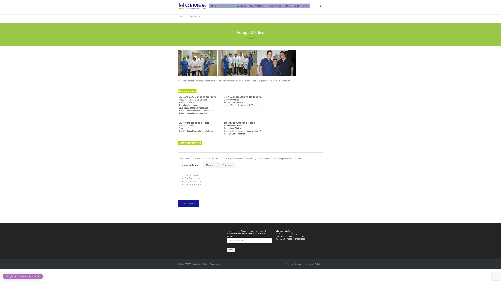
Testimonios (274, 6)
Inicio (213, 6)
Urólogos (210, 165)
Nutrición (227, 165)
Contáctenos (301, 6)
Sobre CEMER (226, 6)
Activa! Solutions (316, 264)
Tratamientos (257, 6)
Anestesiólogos (189, 165)
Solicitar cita (188, 203)
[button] (23, 276)
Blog (287, 6)
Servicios (241, 6)
